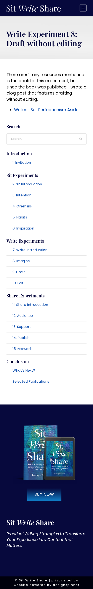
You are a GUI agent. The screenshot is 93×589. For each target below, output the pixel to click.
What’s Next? (24, 370)
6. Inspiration (23, 228)
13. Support (22, 326)
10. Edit (18, 283)
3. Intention (22, 195)
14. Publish (21, 337)
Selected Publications (31, 381)
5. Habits (20, 217)
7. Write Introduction (30, 249)
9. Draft (19, 272)
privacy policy (64, 580)
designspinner (66, 585)
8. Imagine (21, 260)
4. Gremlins (22, 206)
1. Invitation (22, 162)
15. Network (22, 348)
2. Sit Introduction (27, 184)
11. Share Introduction (30, 304)
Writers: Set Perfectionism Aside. (46, 110)
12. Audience (23, 315)
